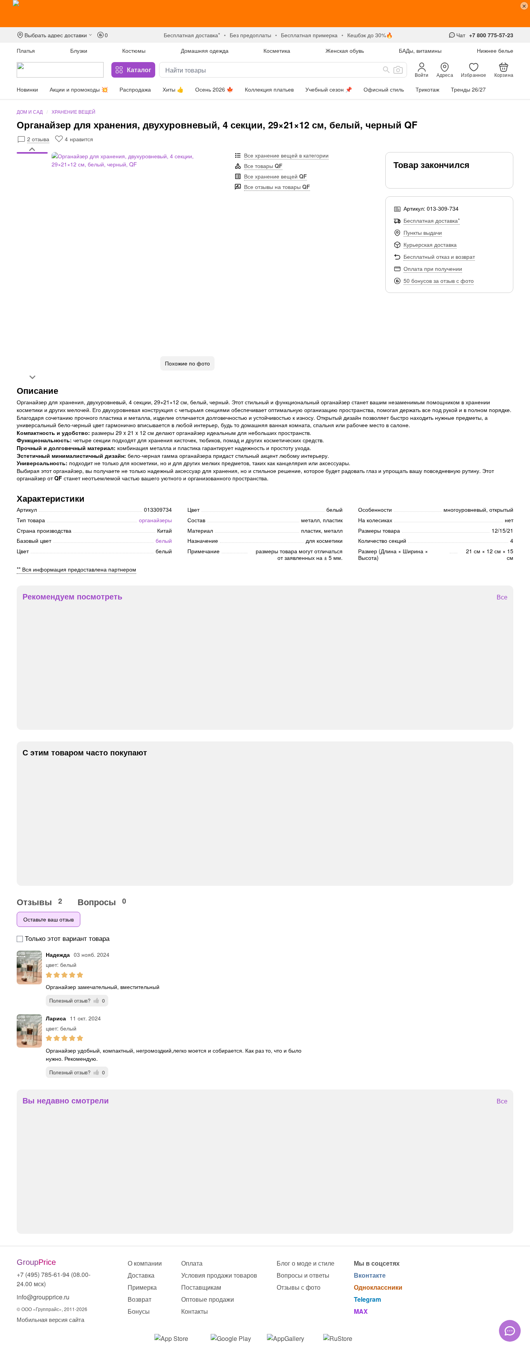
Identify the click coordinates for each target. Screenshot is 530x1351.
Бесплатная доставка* (432, 220)
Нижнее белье (495, 50)
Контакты (194, 1311)
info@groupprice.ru (43, 1296)
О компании (145, 1263)
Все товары (263, 166)
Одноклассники (378, 1287)
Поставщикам (201, 1287)
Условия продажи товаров (219, 1275)
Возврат (139, 1299)
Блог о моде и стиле (305, 1263)
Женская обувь (345, 50)
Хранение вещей (73, 111)
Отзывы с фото (298, 1287)
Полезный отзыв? (77, 1000)
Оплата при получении (433, 268)
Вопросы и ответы (303, 1275)
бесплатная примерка (309, 34)
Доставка (141, 1275)
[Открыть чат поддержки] (510, 1331)
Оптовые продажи (207, 1299)
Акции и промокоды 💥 (79, 89)
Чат (460, 34)
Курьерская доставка (430, 244)
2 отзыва (38, 139)
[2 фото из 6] (32, 158)
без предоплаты (250, 34)
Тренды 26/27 (468, 89)
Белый (164, 540)
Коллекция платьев (269, 89)
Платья (26, 50)
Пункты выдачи (423, 232)
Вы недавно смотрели (66, 1100)
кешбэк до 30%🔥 (370, 34)
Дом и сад (30, 111)
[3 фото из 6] (32, 162)
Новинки (27, 89)
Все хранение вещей (275, 176)
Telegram (367, 1299)
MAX (361, 1311)
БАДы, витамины (420, 50)
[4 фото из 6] (32, 166)
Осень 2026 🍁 (214, 89)
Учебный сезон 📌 (328, 89)
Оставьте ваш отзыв (48, 919)
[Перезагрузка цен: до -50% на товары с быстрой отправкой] (265, 13)
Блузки (78, 50)
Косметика (276, 50)
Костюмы (133, 50)
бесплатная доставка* (192, 34)
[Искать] (386, 70)
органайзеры (155, 520)
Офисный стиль (384, 89)
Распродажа (135, 89)
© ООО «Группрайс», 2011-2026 (52, 1309)
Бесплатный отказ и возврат (439, 256)
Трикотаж (427, 89)
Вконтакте (370, 1275)
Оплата (192, 1263)
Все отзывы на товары (277, 187)
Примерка (142, 1287)
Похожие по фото (187, 363)
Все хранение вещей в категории (286, 155)
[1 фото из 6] (32, 154)
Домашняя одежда (205, 50)
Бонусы (139, 1311)
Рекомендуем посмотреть (72, 596)
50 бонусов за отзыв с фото (439, 280)
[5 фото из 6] (32, 169)
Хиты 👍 (173, 89)
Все (502, 597)
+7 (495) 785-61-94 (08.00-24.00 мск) (53, 1279)
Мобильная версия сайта (50, 1319)
